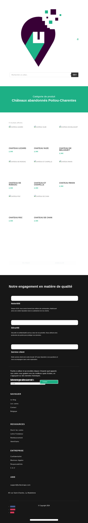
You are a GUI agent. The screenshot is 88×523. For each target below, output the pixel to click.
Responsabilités (16, 464)
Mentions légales (16, 460)
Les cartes (14, 404)
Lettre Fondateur (16, 434)
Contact (13, 407)
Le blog (13, 400)
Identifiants (14, 441)
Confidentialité (16, 456)
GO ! (75, 75)
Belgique (13, 411)
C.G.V (12, 468)
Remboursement (16, 438)
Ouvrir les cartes (16, 430)
